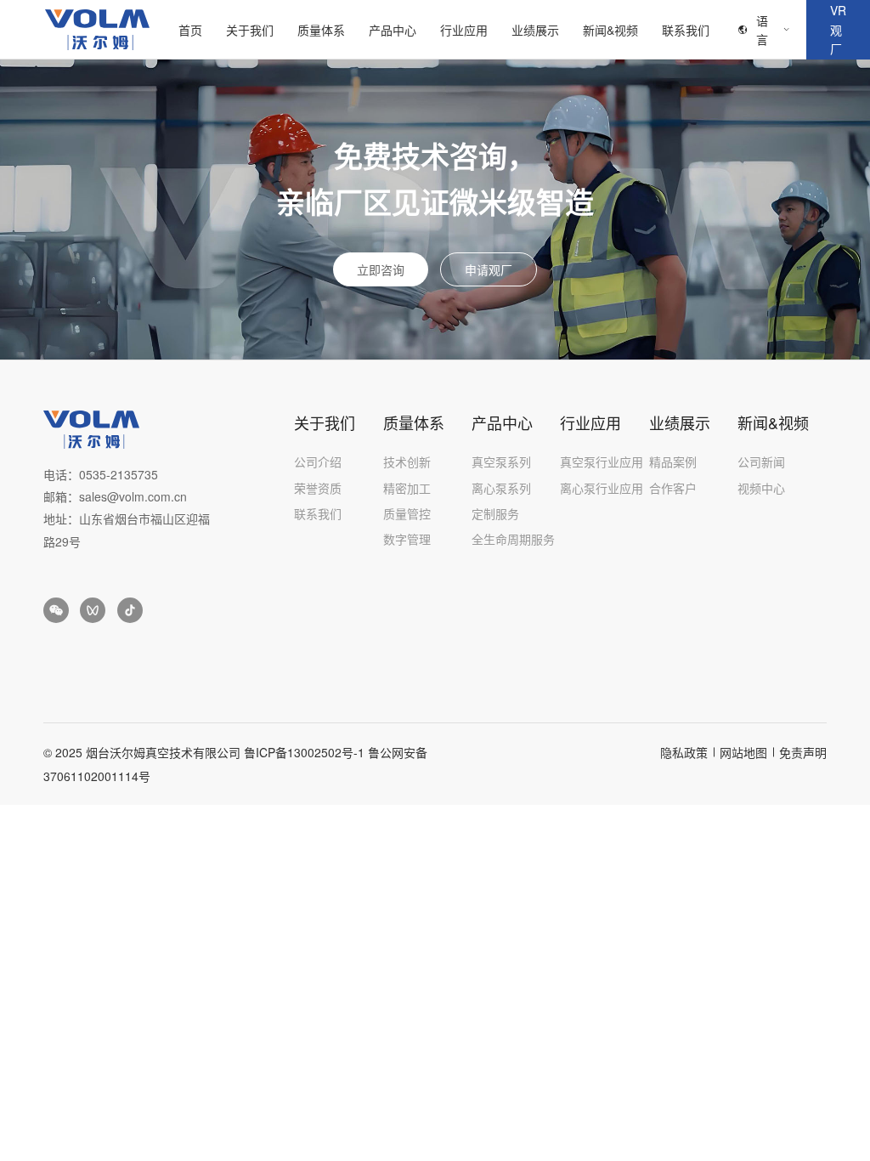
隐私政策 (684, 752)
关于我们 (250, 29)
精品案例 (673, 461)
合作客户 (673, 487)
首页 (190, 29)
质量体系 (321, 29)
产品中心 (392, 29)
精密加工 (407, 487)
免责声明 (803, 752)
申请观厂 (488, 269)
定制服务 (495, 513)
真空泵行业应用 (601, 461)
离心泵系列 (501, 487)
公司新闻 (761, 461)
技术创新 (407, 461)
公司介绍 (318, 461)
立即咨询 (380, 269)
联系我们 (685, 29)
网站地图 (743, 752)
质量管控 (407, 513)
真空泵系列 (501, 461)
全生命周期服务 (513, 538)
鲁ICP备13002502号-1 (304, 752)
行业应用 (464, 29)
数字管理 (407, 538)
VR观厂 (838, 29)
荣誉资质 (318, 487)
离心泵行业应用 (601, 487)
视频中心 (761, 487)
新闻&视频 (610, 29)
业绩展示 (535, 29)
